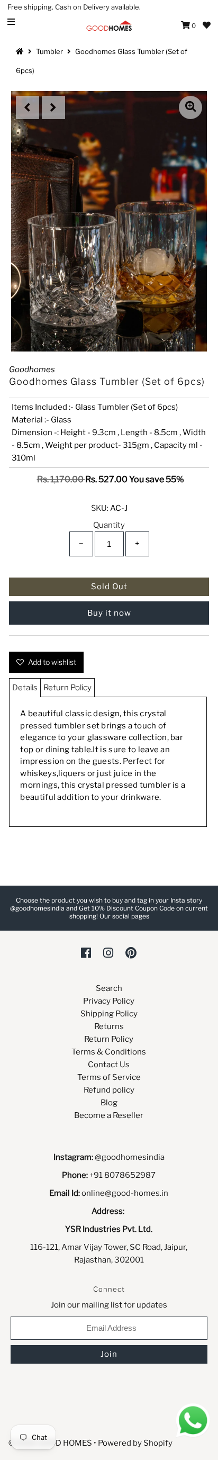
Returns (109, 1026)
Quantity (109, 525)
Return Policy (67, 687)
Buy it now (109, 613)
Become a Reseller (108, 1115)
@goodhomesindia (130, 1157)
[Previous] (27, 107)
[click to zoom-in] (190, 107)
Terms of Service (109, 1077)
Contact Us (109, 1064)
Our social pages (124, 916)
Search (109, 988)
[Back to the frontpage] (21, 51)
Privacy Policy (108, 1001)
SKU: (99, 508)
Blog (109, 1102)
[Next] (53, 107)
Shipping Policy (109, 1014)
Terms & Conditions (108, 1052)
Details (25, 687)
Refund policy (109, 1090)
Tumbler (49, 51)
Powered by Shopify (135, 1443)
